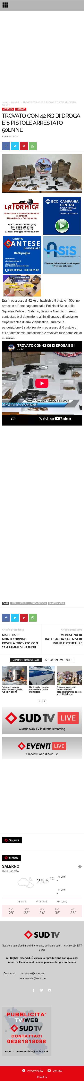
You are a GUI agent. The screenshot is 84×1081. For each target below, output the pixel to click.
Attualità (15, 102)
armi (14, 603)
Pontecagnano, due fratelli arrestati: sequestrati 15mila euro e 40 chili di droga (69, 691)
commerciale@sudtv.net (32, 978)
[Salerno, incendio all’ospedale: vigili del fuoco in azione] (14, 675)
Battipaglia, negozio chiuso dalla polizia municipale (39, 689)
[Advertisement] (42, 56)
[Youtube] (50, 990)
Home (4, 102)
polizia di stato (38, 603)
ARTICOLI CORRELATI (26, 660)
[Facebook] (34, 990)
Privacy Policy (35, 1070)
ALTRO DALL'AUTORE (58, 660)
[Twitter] (42, 990)
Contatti (57, 1070)
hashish (23, 603)
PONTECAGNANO (56, 603)
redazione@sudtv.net (33, 973)
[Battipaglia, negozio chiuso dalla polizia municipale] (42, 675)
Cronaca (20, 109)
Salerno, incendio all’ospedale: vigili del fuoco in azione (12, 689)
